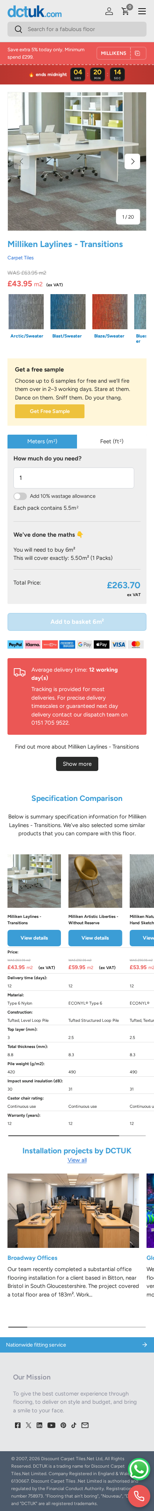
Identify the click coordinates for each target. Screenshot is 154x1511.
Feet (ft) (111, 441)
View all (77, 1160)
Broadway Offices (32, 1257)
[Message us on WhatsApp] (139, 1469)
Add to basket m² (77, 621)
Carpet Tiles (20, 257)
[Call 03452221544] (139, 1496)
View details (34, 938)
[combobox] (77, 29)
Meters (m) (42, 441)
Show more (77, 764)
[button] (125, 11)
